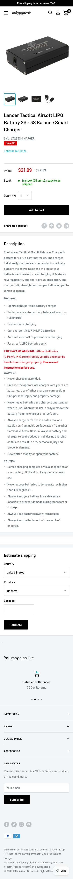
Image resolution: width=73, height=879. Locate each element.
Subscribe (17, 799)
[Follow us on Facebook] (6, 824)
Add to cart (36, 210)
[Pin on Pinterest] (51, 225)
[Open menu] (6, 13)
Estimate (16, 625)
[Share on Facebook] (44, 225)
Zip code (9, 600)
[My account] (58, 13)
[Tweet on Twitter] (59, 225)
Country (9, 564)
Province (9, 582)
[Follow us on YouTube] (29, 824)
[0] (65, 12)
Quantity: (10, 195)
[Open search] (50, 13)
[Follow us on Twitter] (14, 824)
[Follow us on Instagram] (21, 824)
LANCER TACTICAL (15, 151)
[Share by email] (66, 225)
